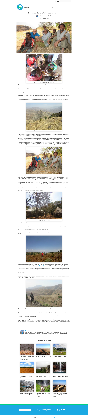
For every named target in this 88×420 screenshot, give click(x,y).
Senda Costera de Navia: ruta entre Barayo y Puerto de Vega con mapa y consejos (43, 376)
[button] (48, 7)
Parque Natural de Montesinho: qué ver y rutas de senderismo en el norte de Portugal (27, 358)
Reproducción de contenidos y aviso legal (47, 417)
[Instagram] (57, 1)
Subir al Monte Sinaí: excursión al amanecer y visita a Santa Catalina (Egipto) (60, 395)
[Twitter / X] (62, 410)
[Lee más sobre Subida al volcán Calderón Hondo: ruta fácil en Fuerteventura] (43, 349)
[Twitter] (55, 1)
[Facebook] (54, 1)
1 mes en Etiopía (42, 18)
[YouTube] (58, 1)
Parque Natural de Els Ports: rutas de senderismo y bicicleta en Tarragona (27, 376)
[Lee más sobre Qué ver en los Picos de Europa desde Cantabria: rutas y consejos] (59, 349)
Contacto (55, 417)
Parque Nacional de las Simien (39, 265)
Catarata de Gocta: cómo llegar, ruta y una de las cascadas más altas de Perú (44, 395)
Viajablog (26, 7)
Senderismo (47, 18)
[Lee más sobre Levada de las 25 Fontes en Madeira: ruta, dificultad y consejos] (59, 367)
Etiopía (51, 15)
